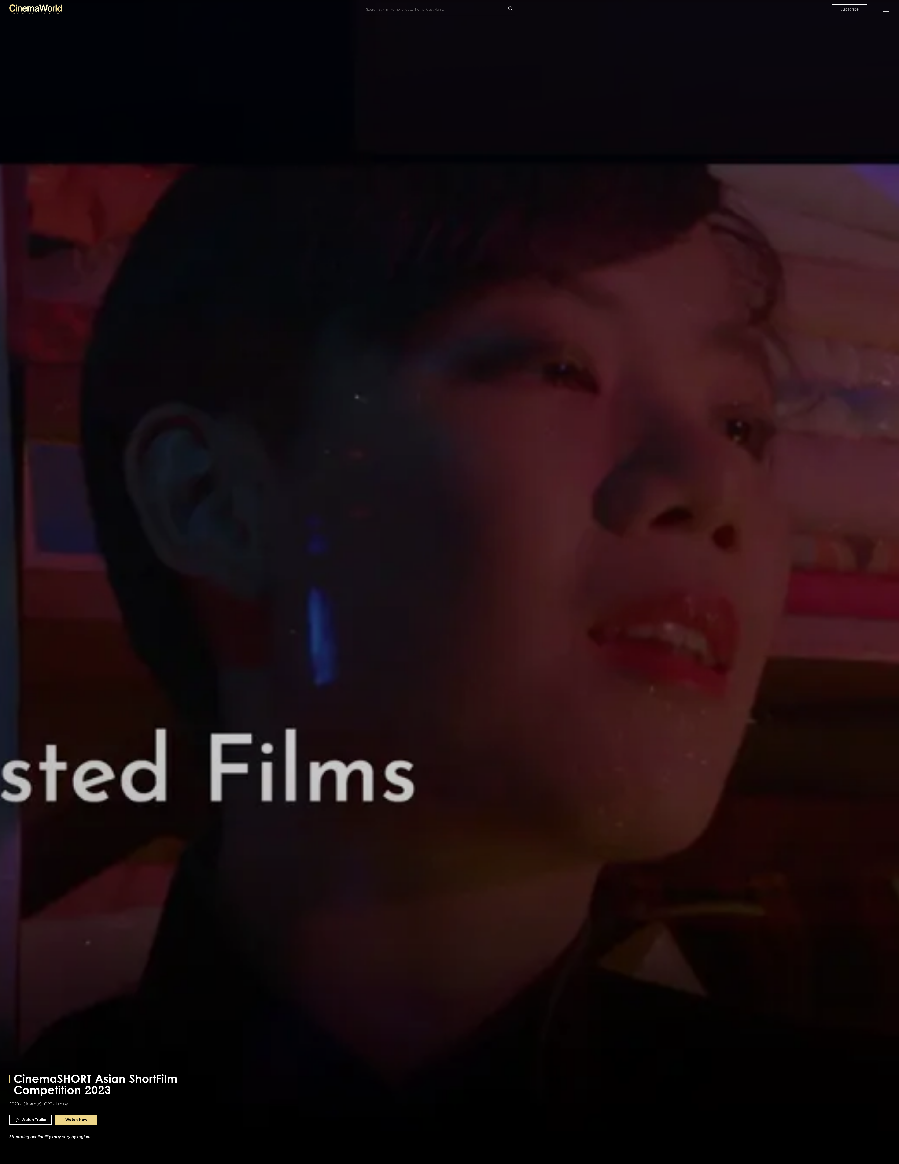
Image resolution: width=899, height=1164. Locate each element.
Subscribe (849, 9)
